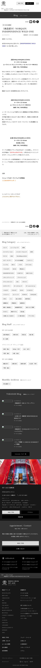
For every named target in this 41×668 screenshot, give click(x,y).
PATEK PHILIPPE (6, 593)
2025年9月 (26, 390)
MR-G (13, 264)
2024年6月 (25, 396)
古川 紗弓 (26, 349)
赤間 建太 (6, 349)
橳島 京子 (5, 363)
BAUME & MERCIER (7, 610)
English (26, 661)
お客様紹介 (23, 644)
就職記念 (5, 303)
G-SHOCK (29, 290)
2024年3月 (25, 398)
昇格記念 (14, 303)
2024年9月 (26, 395)
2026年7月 (15, 387)
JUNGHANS (5, 625)
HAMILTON (5, 622)
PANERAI (4, 603)
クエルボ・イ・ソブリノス (8, 505)
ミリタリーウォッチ (21, 252)
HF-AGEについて (25, 605)
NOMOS (24, 294)
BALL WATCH (5, 608)
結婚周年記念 (18, 307)
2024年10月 (17, 395)
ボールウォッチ (18, 286)
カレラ (5, 247)
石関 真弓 (14, 363)
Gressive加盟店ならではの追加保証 (29, 613)
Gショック (26, 505)
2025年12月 (25, 389)
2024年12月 (25, 394)
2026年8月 (6, 387)
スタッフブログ (9, 8)
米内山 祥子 (16, 349)
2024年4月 (15, 398)
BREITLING (29, 273)
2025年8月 (6, 391)
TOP (2, 8)
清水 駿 (31, 334)
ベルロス (5, 290)
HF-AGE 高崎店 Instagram (29, 564)
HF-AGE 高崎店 (7, 25)
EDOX (21, 290)
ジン (11, 299)
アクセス (30, 512)
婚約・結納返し (7, 307)
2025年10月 (17, 390)
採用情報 (5, 651)
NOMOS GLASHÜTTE (7, 627)
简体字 (31, 661)
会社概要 (5, 647)
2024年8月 (6, 396)
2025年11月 (6, 390)
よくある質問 (6, 644)
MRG (12, 256)
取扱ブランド (6, 590)
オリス (30, 507)
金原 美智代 (6, 334)
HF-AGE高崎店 (19, 260)
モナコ (5, 256)
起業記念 (22, 303)
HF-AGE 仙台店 (24, 593)
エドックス (19, 505)
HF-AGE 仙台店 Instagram (29, 562)
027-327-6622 (23, 495)
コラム (22, 651)
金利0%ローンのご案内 (26, 616)
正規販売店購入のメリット (26, 608)
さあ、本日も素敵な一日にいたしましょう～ (31, 233)
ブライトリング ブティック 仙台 (28, 598)
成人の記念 (19, 299)
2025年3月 (25, 393)
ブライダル (31, 316)
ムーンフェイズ (15, 247)
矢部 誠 (24, 334)
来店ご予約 (11, 512)
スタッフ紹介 (23, 618)
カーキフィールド (8, 252)
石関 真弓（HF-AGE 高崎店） (31, 35)
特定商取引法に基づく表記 (26, 658)
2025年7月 (15, 391)
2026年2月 (6, 389)
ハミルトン (6, 294)
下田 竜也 (6, 368)
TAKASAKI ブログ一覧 (20, 454)
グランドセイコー (8, 281)
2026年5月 (6, 388)
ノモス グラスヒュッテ (14, 507)
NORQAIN (33, 294)
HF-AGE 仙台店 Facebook (8, 562)
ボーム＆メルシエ (16, 502)
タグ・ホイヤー (7, 260)
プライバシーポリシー (7, 658)
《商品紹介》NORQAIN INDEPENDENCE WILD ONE (16, 10)
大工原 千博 (32, 363)
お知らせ (23, 641)
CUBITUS (20, 273)
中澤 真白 (16, 353)
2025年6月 (25, 391)
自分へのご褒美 (30, 307)
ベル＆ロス (6, 269)
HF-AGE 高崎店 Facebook (8, 564)
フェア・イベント (25, 637)
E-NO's (5, 311)
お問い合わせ (20, 549)
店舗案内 (23, 590)
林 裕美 (5, 339)
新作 (32, 252)
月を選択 (5, 384)
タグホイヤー (6, 286)
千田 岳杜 (6, 353)
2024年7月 (15, 396)
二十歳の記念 (21, 316)
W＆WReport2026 (22, 256)
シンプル (5, 264)
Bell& (14, 269)
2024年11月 (6, 395)
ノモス (20, 264)
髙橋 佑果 (23, 363)
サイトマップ (5, 661)
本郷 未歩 (15, 334)
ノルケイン (30, 260)
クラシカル (28, 264)
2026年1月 (15, 389)
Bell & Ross (5, 612)
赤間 (23, 247)
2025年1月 (15, 394)
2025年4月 (15, 393)
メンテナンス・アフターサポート (28, 611)
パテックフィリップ (8, 277)
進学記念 (27, 299)
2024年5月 (6, 398)
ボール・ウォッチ (6, 502)
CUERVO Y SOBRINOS (7, 615)
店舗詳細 (20, 517)
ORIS (4, 299)
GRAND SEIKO (6, 598)
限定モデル (14, 311)
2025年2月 (6, 394)
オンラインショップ (25, 600)
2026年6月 (25, 387)
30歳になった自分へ (8, 316)
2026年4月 (15, 388)
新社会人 (22, 269)
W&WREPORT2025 (8, 273)
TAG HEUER (5, 605)
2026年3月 (25, 388)
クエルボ (14, 290)
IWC (17, 281)
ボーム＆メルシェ (30, 286)
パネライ (24, 281)
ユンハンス (16, 294)
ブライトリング (22, 277)
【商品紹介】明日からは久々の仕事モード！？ (9, 233)
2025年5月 (6, 393)
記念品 (22, 311)
